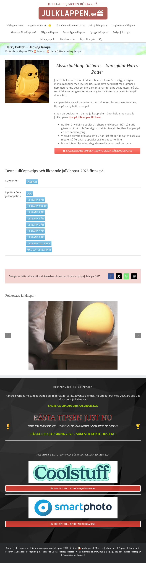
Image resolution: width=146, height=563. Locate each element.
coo (29, 193)
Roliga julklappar (132, 551)
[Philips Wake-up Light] (73, 335)
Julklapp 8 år (35, 237)
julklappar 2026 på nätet (65, 548)
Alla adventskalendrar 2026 (89, 551)
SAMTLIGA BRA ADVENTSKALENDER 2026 (73, 405)
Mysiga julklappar (39, 249)
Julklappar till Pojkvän (25, 551)
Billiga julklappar (114, 551)
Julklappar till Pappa (115, 548)
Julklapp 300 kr (37, 206)
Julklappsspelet (66, 551)
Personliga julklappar (73, 554)
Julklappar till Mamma (92, 548)
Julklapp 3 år (35, 199)
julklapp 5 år (35, 218)
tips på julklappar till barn (85, 117)
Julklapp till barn (39, 243)
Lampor (32, 181)
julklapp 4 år (35, 212)
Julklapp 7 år (35, 231)
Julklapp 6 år (35, 224)
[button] (100, 38)
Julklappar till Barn (48, 551)
